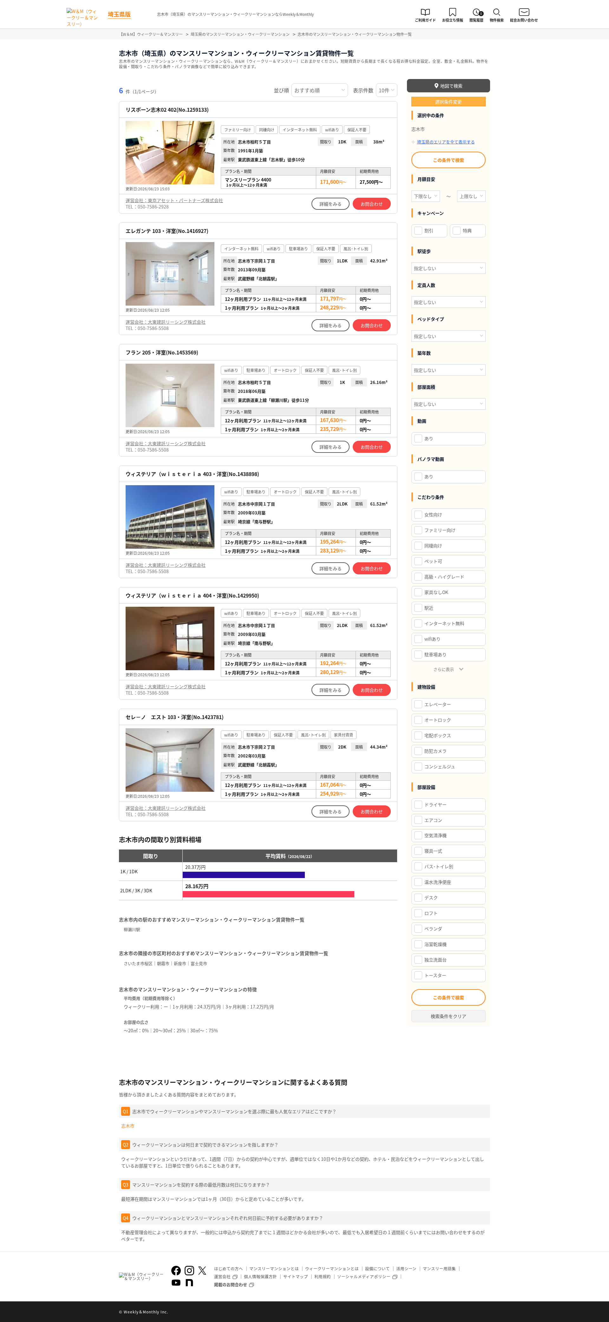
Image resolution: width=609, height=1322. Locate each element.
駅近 (428, 608)
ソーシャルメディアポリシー (363, 1276)
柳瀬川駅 (132, 929)
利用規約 (322, 1276)
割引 (428, 230)
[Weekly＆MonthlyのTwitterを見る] (202, 1270)
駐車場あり (435, 654)
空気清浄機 (435, 835)
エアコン (433, 820)
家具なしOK (436, 592)
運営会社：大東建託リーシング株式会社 (166, 322)
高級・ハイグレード (444, 576)
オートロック (437, 720)
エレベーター (437, 704)
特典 (467, 230)
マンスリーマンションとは (274, 1269)
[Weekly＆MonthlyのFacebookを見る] (176, 1270)
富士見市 (199, 963)
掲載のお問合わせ (230, 1284)
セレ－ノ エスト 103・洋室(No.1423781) (175, 717)
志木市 (127, 1125)
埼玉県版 (119, 14)
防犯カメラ (435, 751)
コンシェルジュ (439, 766)
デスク (431, 897)
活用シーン (406, 1269)
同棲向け (433, 545)
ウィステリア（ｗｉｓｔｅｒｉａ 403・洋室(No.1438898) (192, 474)
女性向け (433, 514)
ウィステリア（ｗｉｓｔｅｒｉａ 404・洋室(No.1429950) (192, 595)
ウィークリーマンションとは (332, 1269)
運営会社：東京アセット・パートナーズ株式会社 (174, 200)
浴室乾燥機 (435, 944)
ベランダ (433, 928)
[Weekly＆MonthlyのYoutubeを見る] (176, 1282)
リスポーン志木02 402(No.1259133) (167, 109)
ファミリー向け (439, 530)
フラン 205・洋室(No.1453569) (162, 352)
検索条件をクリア (448, 1016)
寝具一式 (433, 851)
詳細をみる (330, 204)
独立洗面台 (435, 959)
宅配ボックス (437, 735)
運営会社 (222, 1276)
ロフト (431, 913)
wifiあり (432, 639)
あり (428, 438)
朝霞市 (163, 963)
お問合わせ (372, 204)
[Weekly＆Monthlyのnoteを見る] (189, 1282)
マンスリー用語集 (439, 1269)
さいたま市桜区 (138, 963)
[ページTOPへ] (485, 1312)
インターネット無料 (444, 623)
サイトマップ (295, 1276)
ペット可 (433, 561)
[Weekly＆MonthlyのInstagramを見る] (189, 1270)
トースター (435, 975)
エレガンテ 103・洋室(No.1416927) (167, 231)
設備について (377, 1269)
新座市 (180, 963)
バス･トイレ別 (438, 866)
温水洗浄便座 (437, 882)
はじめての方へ (228, 1269)
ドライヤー (435, 804)
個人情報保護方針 (260, 1276)
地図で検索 (451, 86)
